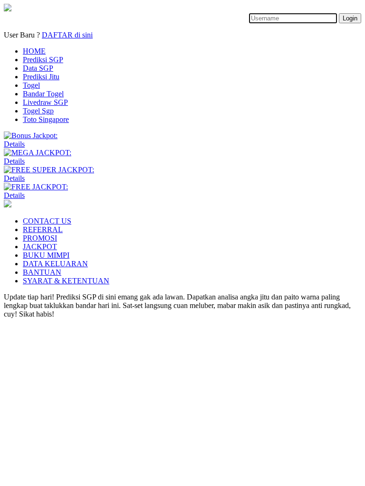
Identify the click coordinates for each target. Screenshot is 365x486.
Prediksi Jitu (41, 77)
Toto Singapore (46, 119)
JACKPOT (40, 247)
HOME (34, 51)
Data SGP (38, 68)
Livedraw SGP (45, 102)
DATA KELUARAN (55, 264)
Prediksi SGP (43, 60)
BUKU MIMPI (46, 255)
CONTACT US (47, 221)
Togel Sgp (38, 111)
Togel (31, 85)
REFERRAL (43, 229)
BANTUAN (42, 272)
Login (350, 18)
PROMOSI (40, 238)
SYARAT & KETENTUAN (66, 281)
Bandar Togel (43, 94)
